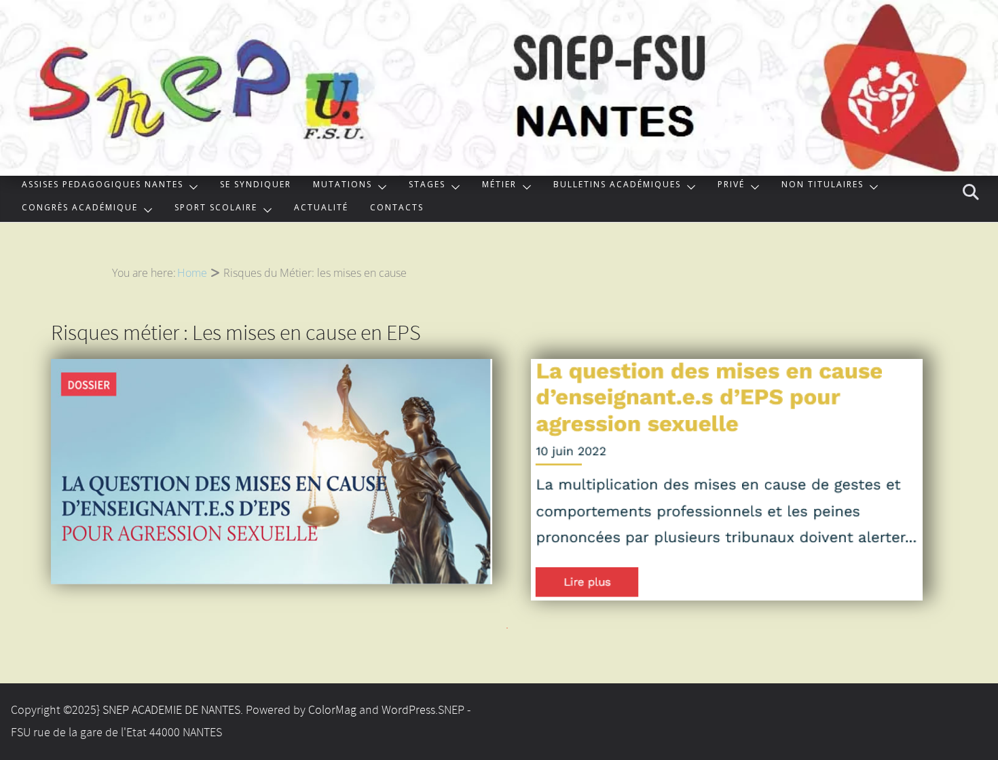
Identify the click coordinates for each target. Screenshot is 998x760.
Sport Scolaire (215, 209)
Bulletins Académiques (617, 186)
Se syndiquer (255, 186)
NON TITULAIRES (822, 186)
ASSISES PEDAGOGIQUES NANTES (102, 186)
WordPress (408, 710)
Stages (427, 186)
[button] (190, 187)
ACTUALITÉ (321, 209)
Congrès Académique (80, 209)
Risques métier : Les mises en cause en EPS (236, 334)
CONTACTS (397, 209)
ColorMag (332, 710)
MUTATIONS (342, 186)
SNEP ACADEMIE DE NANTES (171, 710)
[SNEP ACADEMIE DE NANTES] (499, 9)
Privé (731, 186)
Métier (499, 186)
